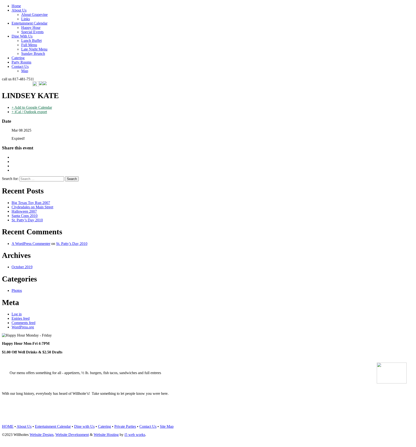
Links (25, 19)
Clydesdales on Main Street (32, 207)
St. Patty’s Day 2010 (27, 220)
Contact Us (20, 66)
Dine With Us (22, 36)
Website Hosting (106, 435)
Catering (18, 58)
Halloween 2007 (24, 211)
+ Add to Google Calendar (32, 107)
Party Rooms (21, 62)
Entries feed (21, 318)
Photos (17, 290)
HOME (7, 426)
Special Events (32, 32)
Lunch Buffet (31, 40)
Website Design (41, 435)
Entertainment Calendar (29, 23)
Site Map (167, 426)
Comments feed (23, 323)
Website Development (72, 435)
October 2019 (22, 267)
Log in (17, 314)
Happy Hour (30, 28)
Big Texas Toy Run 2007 (31, 203)
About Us (19, 10)
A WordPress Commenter (31, 244)
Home (16, 6)
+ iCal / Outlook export (29, 112)
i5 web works (134, 435)
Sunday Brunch (33, 53)
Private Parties (125, 426)
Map (24, 71)
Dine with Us (84, 426)
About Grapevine (34, 15)
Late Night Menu (34, 49)
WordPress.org (23, 327)
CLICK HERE (204, 416)
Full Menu (29, 45)
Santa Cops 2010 (25, 216)
